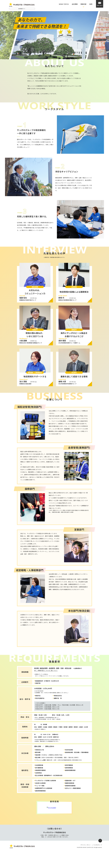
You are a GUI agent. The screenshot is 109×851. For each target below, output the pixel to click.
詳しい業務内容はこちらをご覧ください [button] (46, 670)
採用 (90, 4)
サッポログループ (97, 845)
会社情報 (75, 4)
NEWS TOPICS (64, 4)
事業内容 (83, 4)
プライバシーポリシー (85, 845)
